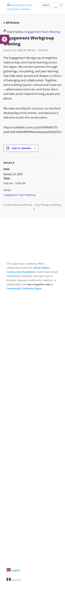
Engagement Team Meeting (19, 195)
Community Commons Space (24, 288)
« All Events (11, 23)
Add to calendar (21, 148)
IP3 (40, 263)
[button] (4, 39)
